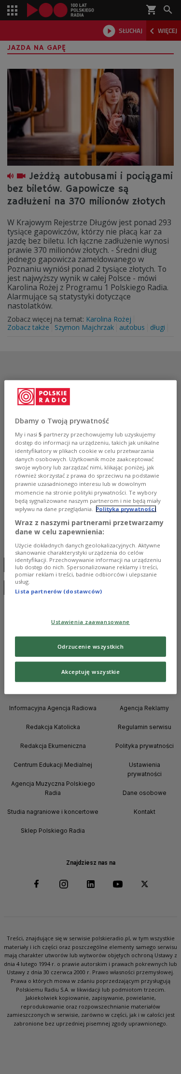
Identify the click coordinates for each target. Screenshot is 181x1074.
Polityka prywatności (126, 508)
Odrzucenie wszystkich (90, 646)
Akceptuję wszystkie (90, 671)
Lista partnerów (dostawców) (58, 591)
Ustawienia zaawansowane (90, 621)
